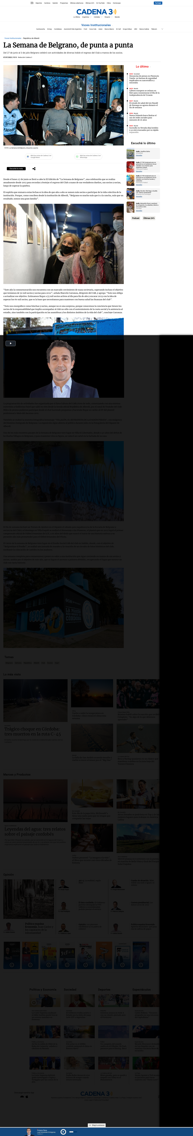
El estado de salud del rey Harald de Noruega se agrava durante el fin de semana (143, 105)
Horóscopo (117, 3)
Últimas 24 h (90, 3)
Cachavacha (40, 29)
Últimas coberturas (76, 3)
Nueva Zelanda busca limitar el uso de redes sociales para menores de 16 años (142, 117)
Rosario (107, 17)
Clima (109, 3)
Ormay (49, 29)
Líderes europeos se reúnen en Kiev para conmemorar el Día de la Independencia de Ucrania (144, 92)
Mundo (117, 17)
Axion (100, 29)
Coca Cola (92, 29)
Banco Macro (109, 29)
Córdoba (97, 17)
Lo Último (76, 17)
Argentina (85, 17)
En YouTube (100, 3)
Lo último (143, 66)
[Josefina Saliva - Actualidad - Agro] (130, 153)
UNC (135, 29)
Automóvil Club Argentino (73, 29)
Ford (85, 29)
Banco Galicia (144, 29)
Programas (64, 3)
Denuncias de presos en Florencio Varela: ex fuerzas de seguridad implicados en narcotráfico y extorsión (144, 79)
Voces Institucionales (96, 25)
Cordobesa (58, 29)
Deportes (39, 3)
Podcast (135, 218)
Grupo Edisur (127, 29)
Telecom (154, 29)
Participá (158, 3)
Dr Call (118, 29)
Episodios (139, 155)
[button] (119, 108)
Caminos (47, 3)
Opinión (55, 3)
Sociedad (137, 74)
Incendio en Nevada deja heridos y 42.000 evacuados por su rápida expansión (143, 130)
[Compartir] (34, 169)
